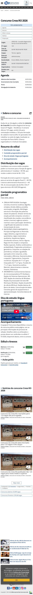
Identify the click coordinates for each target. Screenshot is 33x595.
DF (22, 7)
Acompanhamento (10, 159)
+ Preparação (4, 38)
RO (12, 70)
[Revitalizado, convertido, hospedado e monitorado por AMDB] (30, 592)
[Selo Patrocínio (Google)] (26, 3)
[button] (23, 347)
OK (16, 580)
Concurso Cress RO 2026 (15, 10)
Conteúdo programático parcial (15, 153)
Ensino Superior (24, 60)
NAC (2, 7)
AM (14, 7)
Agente (19, 53)
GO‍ (28, 7)
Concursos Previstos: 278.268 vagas (11, 495)
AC (5, 7)
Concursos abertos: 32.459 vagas (10, 492)
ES (25, 7)
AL (8, 7)
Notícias (4, 35)
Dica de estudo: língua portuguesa (16, 156)
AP (10, 7)
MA (31, 7)
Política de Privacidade (21, 572)
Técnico (14, 53)
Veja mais (16, 483)
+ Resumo (4, 30)
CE (19, 7)
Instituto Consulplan (17, 67)
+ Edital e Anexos (5, 33)
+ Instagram (4, 488)
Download (29, 347)
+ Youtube (27, 486)
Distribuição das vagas (12, 150)
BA (16, 7)
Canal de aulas (13, 365)
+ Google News (20, 486)
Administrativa (16, 56)
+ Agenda (3, 27)
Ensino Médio (15, 60)
